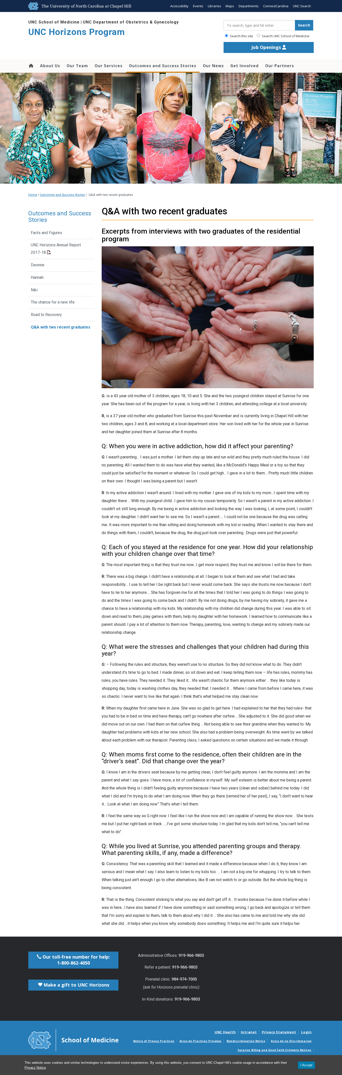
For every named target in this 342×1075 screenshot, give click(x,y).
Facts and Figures (46, 232)
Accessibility (179, 6)
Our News (213, 65)
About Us (50, 65)
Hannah (37, 277)
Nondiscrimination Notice (246, 1041)
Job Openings (266, 47)
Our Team (77, 65)
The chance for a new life (53, 302)
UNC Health (225, 1032)
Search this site (241, 36)
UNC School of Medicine (54, 22)
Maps (230, 6)
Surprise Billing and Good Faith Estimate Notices (274, 1050)
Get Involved (244, 65)
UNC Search (302, 6)
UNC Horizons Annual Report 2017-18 (56, 249)
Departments (249, 6)
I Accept (306, 1065)
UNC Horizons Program (76, 32)
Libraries (214, 6)
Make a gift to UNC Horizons (75, 985)
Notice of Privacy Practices (154, 1041)
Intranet (249, 1032)
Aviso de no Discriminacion (291, 1041)
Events (198, 6)
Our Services (108, 65)
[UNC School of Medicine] (73, 1040)
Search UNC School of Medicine (285, 36)
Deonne (37, 265)
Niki (34, 290)
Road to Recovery (46, 314)
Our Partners (279, 65)
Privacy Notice (35, 1068)
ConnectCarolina (275, 6)
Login (306, 1032)
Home (31, 66)
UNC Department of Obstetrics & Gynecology (131, 22)
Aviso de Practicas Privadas (201, 1041)
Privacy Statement (279, 1032)
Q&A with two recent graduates (60, 327)
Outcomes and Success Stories (162, 65)
